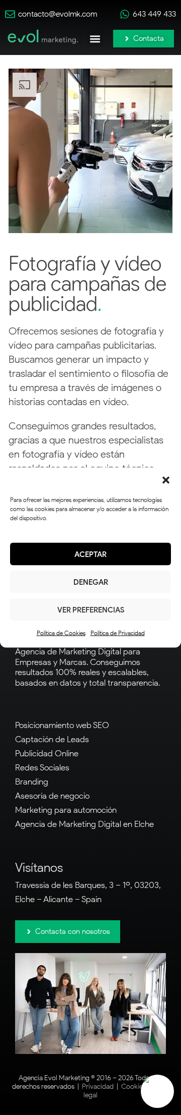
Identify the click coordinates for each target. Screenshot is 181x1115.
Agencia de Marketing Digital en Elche (84, 824)
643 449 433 (154, 14)
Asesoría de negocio (52, 796)
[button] (166, 480)
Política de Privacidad (117, 633)
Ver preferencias (90, 609)
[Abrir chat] (157, 1091)
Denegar (90, 581)
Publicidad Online (46, 753)
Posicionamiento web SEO (62, 725)
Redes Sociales (42, 767)
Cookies (133, 1086)
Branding (31, 781)
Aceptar (90, 554)
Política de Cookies (61, 633)
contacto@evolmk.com (57, 14)
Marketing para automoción (66, 810)
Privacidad (98, 1086)
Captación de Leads (52, 739)
